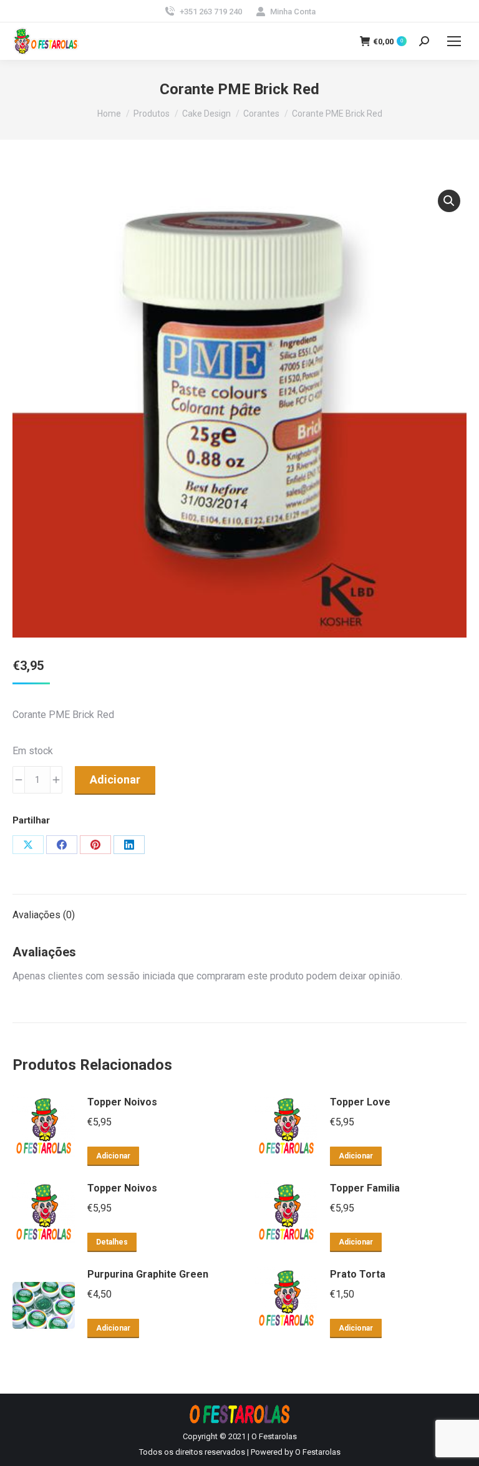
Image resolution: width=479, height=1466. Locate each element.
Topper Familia (365, 1188)
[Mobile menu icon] (454, 41)
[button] (449, 201)
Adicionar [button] (113, 1156)
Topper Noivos (122, 1102)
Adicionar (115, 779)
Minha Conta (293, 11)
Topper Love (360, 1102)
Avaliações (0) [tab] (43, 915)
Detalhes (112, 1242)
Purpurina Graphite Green (147, 1274)
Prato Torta (357, 1274)
